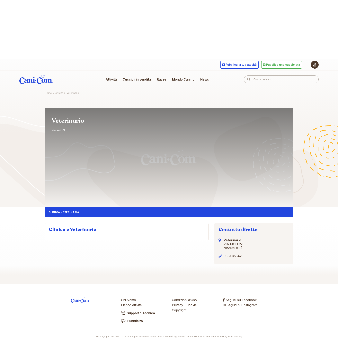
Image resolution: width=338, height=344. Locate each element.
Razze (161, 79)
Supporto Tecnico (140, 313)
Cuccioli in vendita (137, 79)
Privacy (177, 305)
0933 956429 (234, 256)
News (204, 79)
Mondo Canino (183, 79)
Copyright (179, 310)
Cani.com (36, 79)
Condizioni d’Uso (184, 300)
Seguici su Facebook (241, 300)
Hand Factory (235, 336)
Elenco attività (131, 305)
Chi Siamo (128, 300)
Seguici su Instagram (241, 305)
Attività (111, 79)
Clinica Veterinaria (64, 212)
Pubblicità (135, 321)
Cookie (191, 305)
